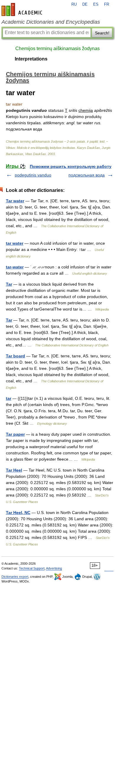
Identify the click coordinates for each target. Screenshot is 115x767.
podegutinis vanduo (33, 175)
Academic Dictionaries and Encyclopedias (50, 22)
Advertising (54, 568)
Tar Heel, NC (18, 512)
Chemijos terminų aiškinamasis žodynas (57, 48)
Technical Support (32, 568)
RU (74, 4)
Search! (102, 33)
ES (95, 4)
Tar (9, 284)
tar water (14, 243)
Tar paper (15, 434)
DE (85, 4)
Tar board (15, 356)
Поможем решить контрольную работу (70, 166)
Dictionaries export (14, 576)
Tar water (15, 200)
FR (106, 4)
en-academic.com (22, 9)
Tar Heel (14, 470)
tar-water (15, 267)
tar (8, 398)
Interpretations (31, 58)
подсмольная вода (86, 175)
